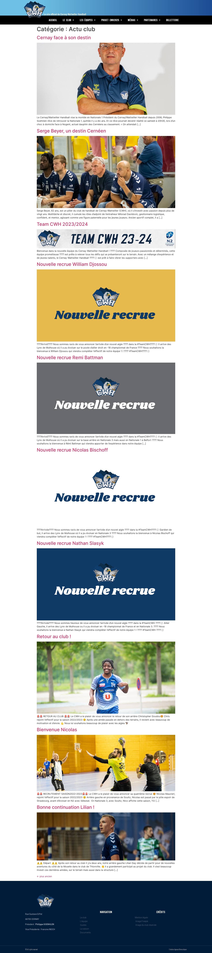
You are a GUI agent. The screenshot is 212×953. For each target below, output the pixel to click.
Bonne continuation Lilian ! (65, 807)
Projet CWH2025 (110, 20)
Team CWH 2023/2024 (62, 224)
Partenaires (150, 20)
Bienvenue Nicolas (57, 729)
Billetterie (172, 20)
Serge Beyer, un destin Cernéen (71, 131)
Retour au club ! (54, 636)
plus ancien (44, 876)
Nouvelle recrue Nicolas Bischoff (72, 450)
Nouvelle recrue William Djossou (72, 264)
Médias (131, 20)
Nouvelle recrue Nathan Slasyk (70, 543)
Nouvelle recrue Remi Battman (70, 357)
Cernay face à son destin (64, 37)
